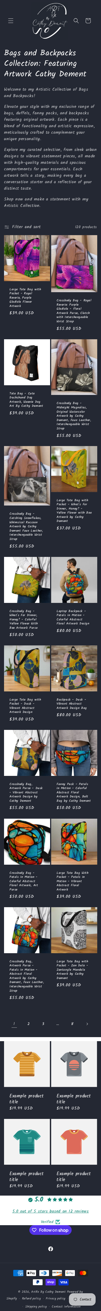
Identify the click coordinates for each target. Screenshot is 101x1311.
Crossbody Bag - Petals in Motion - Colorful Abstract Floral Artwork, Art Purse (23, 881)
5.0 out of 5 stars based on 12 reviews (50, 1211)
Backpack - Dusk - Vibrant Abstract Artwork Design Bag (72, 704)
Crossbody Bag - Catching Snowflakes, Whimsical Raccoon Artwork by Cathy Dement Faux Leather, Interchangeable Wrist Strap (26, 526)
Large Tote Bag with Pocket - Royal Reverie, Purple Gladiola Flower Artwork (25, 297)
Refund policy (31, 1298)
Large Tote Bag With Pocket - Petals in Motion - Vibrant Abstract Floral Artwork (72, 881)
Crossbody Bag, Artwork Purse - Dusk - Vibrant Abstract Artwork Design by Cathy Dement (26, 792)
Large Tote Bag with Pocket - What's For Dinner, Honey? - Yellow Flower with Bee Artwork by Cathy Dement (74, 511)
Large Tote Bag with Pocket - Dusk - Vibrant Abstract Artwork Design (25, 706)
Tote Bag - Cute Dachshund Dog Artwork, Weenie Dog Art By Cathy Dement (26, 399)
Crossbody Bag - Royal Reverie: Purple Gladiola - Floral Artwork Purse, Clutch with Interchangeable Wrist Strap (74, 311)
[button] (11, 21)
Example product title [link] (26, 1099)
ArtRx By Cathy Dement (48, 1291)
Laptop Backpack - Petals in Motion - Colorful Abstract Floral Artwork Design (73, 617)
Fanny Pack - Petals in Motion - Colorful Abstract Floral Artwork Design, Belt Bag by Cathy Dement (74, 792)
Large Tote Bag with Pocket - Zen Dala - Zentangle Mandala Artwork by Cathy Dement (72, 969)
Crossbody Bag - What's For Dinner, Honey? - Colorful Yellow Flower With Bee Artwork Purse (23, 619)
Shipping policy (36, 1306)
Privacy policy (55, 1298)
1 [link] (14, 1024)
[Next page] (87, 1024)
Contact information (66, 1306)
